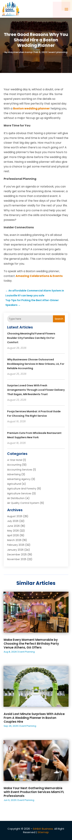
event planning (58, 52)
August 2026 (14, 516)
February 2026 (15, 545)
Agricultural (14, 484)
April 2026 (13, 535)
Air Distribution (16, 498)
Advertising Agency (19, 479)
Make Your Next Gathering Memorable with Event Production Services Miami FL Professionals (34, 792)
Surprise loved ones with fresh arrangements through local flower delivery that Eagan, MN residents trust (36, 390)
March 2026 (14, 540)
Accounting (14, 464)
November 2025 (16, 559)
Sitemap (43, 832)
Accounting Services (19, 469)
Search (59, 319)
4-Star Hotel (14, 460)
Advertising (14, 474)
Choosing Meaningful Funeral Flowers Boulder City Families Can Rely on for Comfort (31, 338)
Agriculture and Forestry (21, 488)
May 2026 (13, 530)
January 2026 (15, 550)
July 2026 (13, 521)
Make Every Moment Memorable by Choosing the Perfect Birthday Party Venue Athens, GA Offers (31, 644)
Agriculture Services (19, 493)
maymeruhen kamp (20, 52)
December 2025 (17, 554)
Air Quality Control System (23, 503)
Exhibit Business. (43, 829)
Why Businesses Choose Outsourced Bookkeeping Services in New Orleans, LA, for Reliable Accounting (35, 364)
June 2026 (13, 526)
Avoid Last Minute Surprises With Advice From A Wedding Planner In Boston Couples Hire (34, 718)
